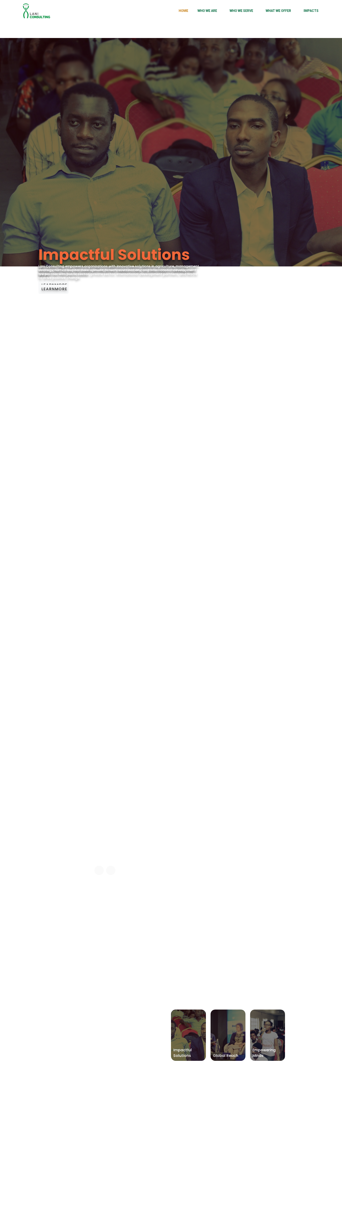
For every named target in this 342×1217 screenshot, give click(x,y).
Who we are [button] (207, 11)
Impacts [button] (311, 11)
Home (183, 11)
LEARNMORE (54, 289)
